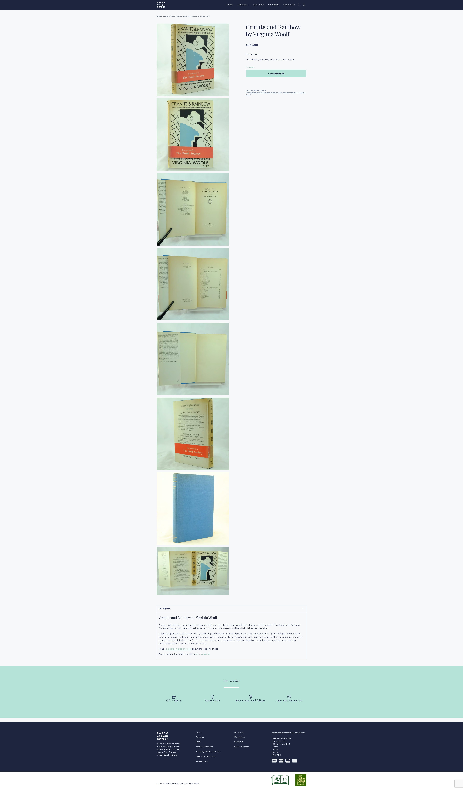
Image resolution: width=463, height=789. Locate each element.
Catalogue (273, 4)
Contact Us (289, 4)
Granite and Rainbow (269, 93)
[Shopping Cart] (299, 5)
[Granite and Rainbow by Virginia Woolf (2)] (193, 60)
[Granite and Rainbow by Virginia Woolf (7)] (193, 284)
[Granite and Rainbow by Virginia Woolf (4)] (193, 134)
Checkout (238, 742)
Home (230, 4)
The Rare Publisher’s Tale (178, 649)
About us (200, 737)
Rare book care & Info (205, 756)
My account (239, 737)
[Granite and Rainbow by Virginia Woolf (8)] (193, 571)
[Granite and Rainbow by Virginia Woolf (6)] (193, 209)
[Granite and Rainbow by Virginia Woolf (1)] (193, 508)
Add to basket (276, 73)
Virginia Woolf (203, 654)
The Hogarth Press (290, 93)
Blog (198, 742)
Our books (239, 732)
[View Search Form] (304, 4)
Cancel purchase (241, 747)
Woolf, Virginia (260, 90)
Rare (280, 93)
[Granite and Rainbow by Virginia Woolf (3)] (193, 434)
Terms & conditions (204, 747)
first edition (255, 93)
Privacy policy (202, 761)
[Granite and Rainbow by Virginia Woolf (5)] (193, 359)
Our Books (258, 4)
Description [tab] (164, 608)
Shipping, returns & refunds (208, 752)
